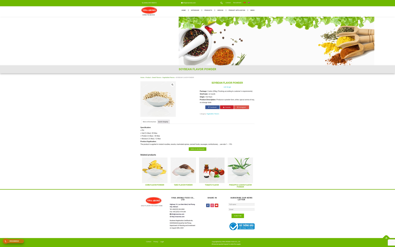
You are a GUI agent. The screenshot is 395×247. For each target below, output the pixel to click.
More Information (149, 122)
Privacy (155, 242)
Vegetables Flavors (168, 77)
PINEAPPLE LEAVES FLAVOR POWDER (240, 186)
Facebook (213, 107)
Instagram (242, 107)
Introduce (195, 10)
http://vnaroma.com (177, 216)
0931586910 (152, 3)
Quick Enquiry (163, 122)
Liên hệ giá (227, 87)
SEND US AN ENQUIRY (198, 149)
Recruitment (237, 3)
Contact (228, 3)
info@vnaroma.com (189, 3)
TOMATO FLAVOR (212, 185)
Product (148, 77)
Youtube (228, 107)
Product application (237, 10)
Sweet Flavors (156, 77)
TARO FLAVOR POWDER (183, 185)
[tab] (149, 122)
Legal (162, 242)
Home (184, 10)
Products (208, 10)
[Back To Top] (386, 238)
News (252, 10)
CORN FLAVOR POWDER (154, 185)
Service (220, 10)
